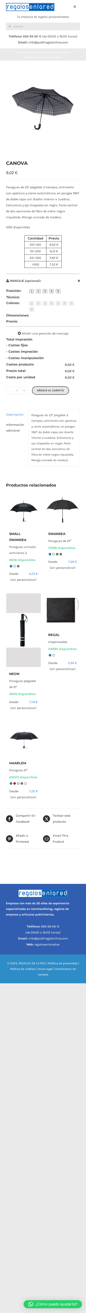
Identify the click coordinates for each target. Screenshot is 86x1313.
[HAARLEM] (23, 739)
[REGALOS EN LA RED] (30, 7)
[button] (53, 1304)
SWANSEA (56, 534)
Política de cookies (23, 969)
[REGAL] (62, 610)
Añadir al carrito (50, 390)
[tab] (15, 414)
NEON (14, 674)
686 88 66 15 (32, 36)
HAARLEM (17, 763)
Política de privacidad (62, 963)
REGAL (54, 635)
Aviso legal (45, 969)
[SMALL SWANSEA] (23, 509)
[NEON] (23, 630)
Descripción (15, 414)
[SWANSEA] (62, 509)
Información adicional (15, 428)
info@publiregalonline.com (48, 42)
